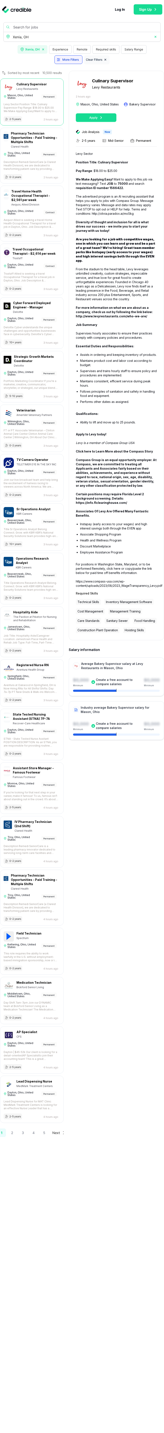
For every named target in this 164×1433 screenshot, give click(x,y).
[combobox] (82, 37)
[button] (155, 37)
